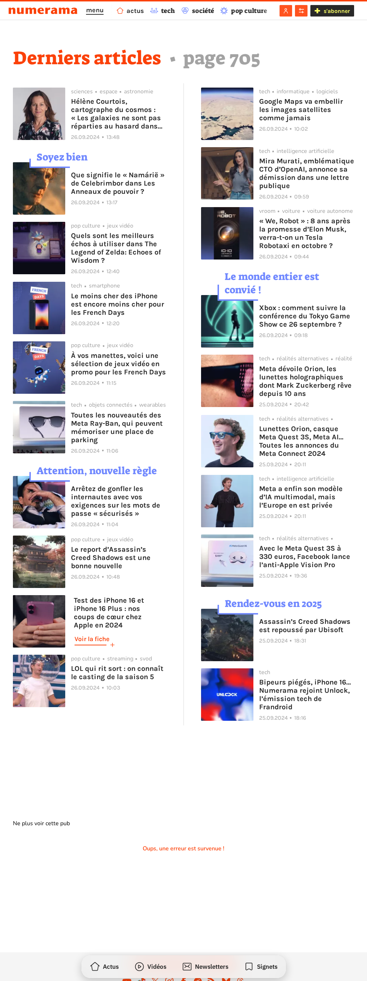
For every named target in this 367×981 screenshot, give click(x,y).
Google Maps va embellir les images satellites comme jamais (301, 109)
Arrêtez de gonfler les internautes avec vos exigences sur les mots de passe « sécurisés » (115, 501)
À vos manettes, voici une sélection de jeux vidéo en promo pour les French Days (118, 363)
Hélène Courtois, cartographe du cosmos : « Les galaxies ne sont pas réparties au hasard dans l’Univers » (116, 113)
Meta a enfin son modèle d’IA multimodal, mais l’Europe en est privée (301, 497)
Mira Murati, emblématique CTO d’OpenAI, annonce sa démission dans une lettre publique (306, 173)
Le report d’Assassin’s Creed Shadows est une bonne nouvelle (111, 557)
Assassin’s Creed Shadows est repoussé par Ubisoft (305, 625)
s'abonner (337, 11)
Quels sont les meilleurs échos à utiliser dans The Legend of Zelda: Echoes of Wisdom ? (116, 248)
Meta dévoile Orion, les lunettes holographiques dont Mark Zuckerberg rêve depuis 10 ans (305, 381)
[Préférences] (301, 11)
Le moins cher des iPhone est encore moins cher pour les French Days (117, 304)
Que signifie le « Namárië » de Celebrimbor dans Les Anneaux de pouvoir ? (118, 183)
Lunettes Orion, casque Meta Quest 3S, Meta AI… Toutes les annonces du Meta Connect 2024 (301, 441)
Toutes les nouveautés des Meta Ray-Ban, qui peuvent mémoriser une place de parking (117, 427)
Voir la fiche (92, 639)
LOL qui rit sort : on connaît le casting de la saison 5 (117, 672)
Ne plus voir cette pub (41, 823)
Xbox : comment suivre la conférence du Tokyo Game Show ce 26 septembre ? (304, 316)
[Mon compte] (286, 11)
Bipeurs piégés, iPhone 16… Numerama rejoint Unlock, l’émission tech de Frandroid (305, 694)
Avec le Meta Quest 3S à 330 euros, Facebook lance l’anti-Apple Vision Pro (304, 556)
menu (95, 10)
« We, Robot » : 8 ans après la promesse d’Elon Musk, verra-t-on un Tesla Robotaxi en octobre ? (305, 233)
